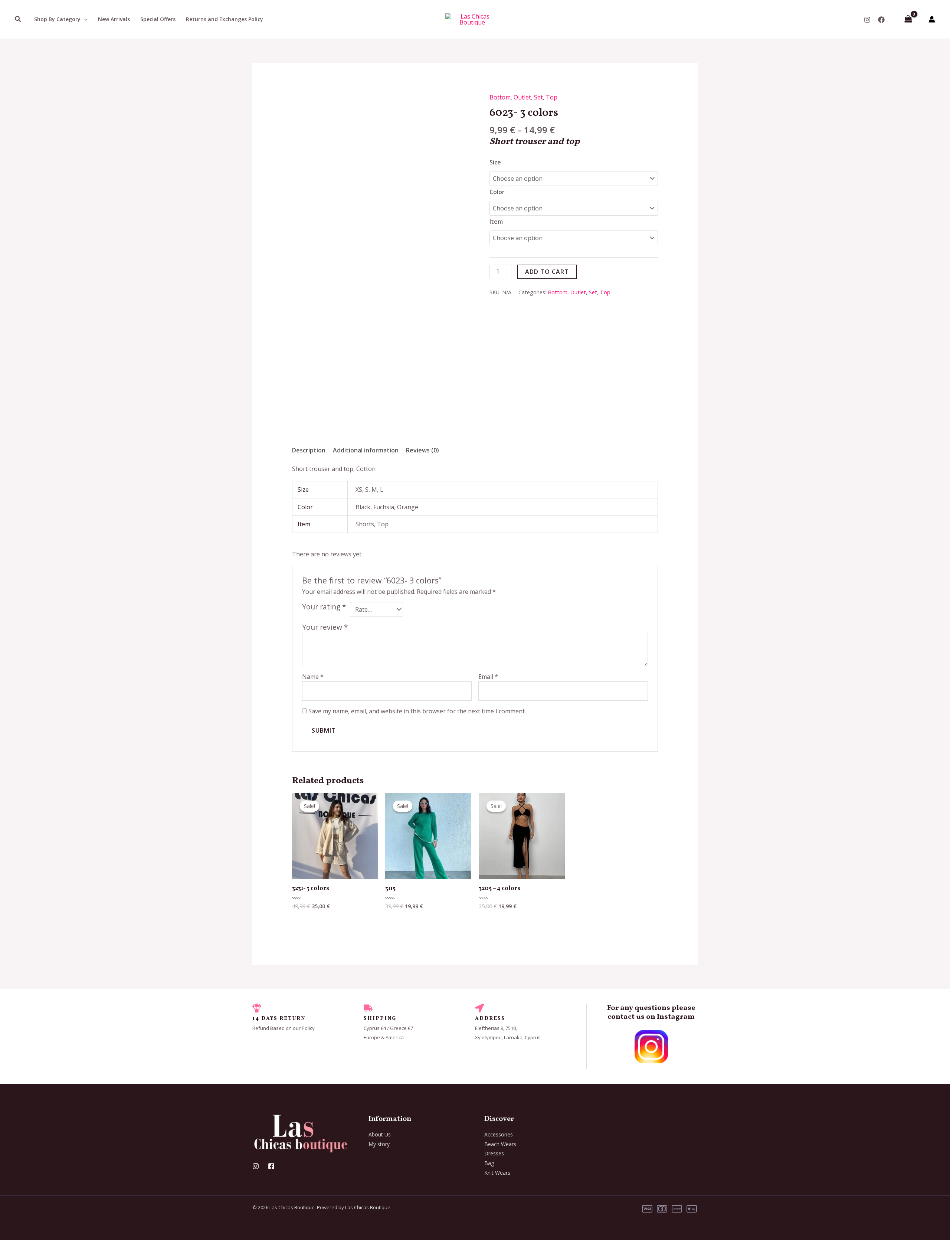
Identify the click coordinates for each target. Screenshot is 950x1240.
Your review (325, 627)
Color (497, 192)
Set (538, 97)
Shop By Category (57, 19)
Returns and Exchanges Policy (224, 19)
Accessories (498, 1134)
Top (551, 97)
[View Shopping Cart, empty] (908, 19)
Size (495, 162)
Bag (489, 1163)
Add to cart (547, 272)
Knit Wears (497, 1172)
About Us (379, 1134)
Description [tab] (308, 450)
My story (379, 1144)
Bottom (500, 97)
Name (313, 677)
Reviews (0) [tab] (422, 450)
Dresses (494, 1153)
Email (488, 677)
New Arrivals (114, 19)
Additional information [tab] (366, 450)
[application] (84, 19)
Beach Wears (500, 1144)
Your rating (324, 607)
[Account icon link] (931, 19)
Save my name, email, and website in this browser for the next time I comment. (417, 711)
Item (496, 221)
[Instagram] (867, 19)
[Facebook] (881, 19)
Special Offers (158, 19)
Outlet (522, 97)
